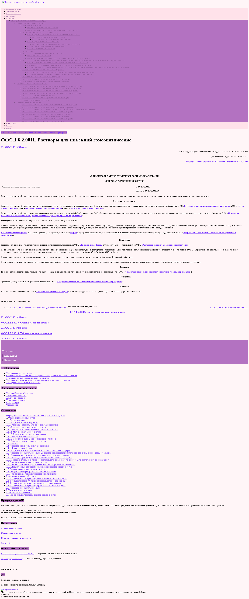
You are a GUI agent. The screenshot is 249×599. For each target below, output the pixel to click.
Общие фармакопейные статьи (21, 418)
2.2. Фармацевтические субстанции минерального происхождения (51, 88)
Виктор (23, 147)
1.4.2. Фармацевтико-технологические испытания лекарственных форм (58, 58)
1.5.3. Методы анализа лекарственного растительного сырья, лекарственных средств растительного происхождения (78, 67)
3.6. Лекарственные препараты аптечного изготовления (46, 116)
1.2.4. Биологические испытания (41, 49)
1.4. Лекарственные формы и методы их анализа (43, 53)
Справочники (10, 16)
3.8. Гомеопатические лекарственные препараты (43, 121)
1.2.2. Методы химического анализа (42, 42)
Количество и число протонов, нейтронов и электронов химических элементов (41, 375)
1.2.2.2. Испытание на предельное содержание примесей (56, 44)
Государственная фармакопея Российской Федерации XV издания (217, 161)
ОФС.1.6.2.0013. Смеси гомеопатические (228, 308)
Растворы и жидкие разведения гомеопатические (207, 206)
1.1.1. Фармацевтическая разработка (42, 28)
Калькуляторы (11, 123)
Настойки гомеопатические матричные (43, 208)
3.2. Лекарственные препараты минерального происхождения (49, 107)
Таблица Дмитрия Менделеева (19, 393)
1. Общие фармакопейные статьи (31, 23)
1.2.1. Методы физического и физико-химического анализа (53, 35)
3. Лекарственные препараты (29, 102)
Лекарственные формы (91, 245)
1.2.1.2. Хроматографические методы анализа (51, 39)
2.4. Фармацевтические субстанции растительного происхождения (51, 93)
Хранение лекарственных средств (52, 291)
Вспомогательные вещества (14, 233)
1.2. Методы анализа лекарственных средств (41, 32)
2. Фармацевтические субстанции (31, 84)
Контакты (9, 126)
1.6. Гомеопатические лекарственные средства (42, 70)
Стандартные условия (11, 528)
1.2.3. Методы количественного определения (46, 46)
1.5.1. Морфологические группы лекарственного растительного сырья (57, 63)
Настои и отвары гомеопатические (86, 208)
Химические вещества (13, 14)
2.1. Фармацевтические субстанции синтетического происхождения (52, 86)
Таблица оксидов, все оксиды (19, 373)
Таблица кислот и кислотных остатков (23, 382)
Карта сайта (6, 543)
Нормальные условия (11, 533)
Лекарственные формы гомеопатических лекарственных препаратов (157, 272)
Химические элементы (13, 9)
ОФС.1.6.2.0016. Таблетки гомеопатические (26, 333)
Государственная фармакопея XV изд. (28, 21)
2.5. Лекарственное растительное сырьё (39, 95)
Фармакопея (10, 18)
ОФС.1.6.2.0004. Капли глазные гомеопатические (96, 312)
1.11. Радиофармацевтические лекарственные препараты (46, 81)
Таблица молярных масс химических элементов (27, 378)
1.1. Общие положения (31, 25)
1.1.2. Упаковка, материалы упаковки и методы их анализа (53, 30)
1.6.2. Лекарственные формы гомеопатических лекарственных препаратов (59, 74)
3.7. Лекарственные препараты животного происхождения (47, 119)
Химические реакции (13, 11)
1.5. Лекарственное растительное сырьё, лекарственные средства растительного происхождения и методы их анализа (74, 60)
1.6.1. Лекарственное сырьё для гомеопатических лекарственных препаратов (60, 72)
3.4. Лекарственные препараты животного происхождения (47, 112)
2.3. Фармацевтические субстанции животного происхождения (50, 91)
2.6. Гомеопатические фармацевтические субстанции (45, 98)
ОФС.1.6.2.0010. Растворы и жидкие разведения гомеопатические (36, 308)
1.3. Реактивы (27, 51)
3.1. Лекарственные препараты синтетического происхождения (49, 105)
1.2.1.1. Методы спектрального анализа (48, 37)
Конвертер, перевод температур (16, 538)
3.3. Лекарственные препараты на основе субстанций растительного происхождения (59, 109)
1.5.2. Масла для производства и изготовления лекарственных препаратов (59, 65)
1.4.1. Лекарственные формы (39, 56)
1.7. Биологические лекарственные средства (41, 77)
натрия (73, 233)
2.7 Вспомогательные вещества (35, 100)
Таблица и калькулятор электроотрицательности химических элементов (38, 380)
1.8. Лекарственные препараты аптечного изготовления (46, 79)
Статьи (8, 128)
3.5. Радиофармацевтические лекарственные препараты (46, 114)
